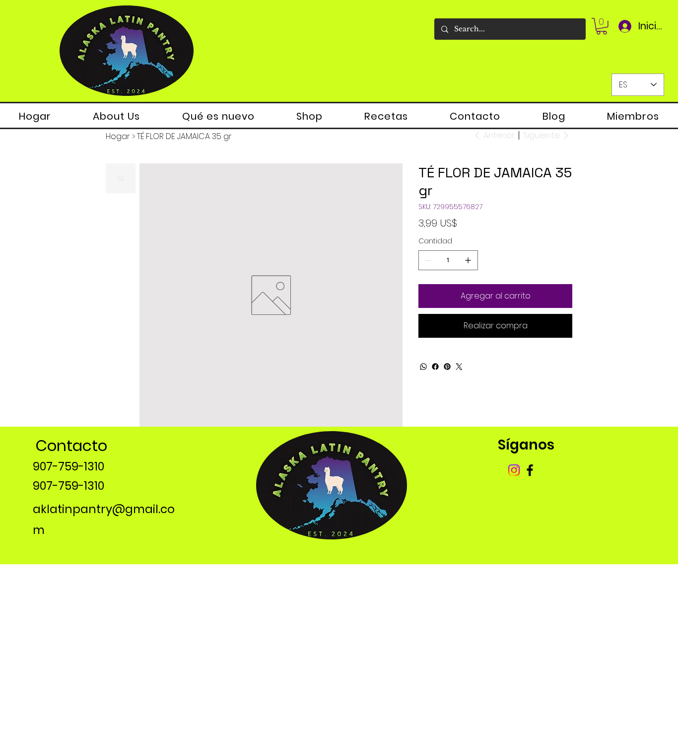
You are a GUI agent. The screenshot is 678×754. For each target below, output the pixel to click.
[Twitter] (459, 367)
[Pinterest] (447, 367)
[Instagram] (514, 470)
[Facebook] (435, 367)
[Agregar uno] (468, 260)
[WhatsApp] (423, 367)
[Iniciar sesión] (624, 26)
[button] (601, 26)
